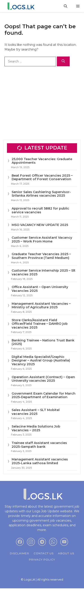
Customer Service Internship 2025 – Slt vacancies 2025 (43, 272)
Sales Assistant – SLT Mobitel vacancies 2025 (36, 412)
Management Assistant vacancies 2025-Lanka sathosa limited (40, 461)
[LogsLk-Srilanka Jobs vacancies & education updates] (21, 6)
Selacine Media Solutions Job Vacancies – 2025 (36, 428)
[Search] (63, 61)
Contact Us (44, 553)
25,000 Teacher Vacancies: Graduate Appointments (42, 161)
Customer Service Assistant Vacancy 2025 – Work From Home (42, 239)
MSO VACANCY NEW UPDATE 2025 (40, 225)
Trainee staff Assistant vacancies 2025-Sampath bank (39, 445)
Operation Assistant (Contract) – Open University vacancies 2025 (43, 379)
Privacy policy (42, 559)
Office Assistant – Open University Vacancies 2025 (40, 289)
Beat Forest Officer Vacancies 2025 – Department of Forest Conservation (42, 177)
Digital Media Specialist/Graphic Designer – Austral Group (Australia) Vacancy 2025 (41, 360)
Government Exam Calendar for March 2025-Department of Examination (43, 395)
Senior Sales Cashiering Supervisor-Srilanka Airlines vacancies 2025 (41, 194)
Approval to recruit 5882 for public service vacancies (40, 210)
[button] (65, 6)
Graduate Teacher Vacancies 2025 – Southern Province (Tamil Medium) (41, 256)
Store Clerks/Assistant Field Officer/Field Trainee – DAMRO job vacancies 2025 (40, 324)
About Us (66, 553)
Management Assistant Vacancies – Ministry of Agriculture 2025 (41, 305)
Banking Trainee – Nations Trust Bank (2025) (43, 342)
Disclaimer (19, 553)
